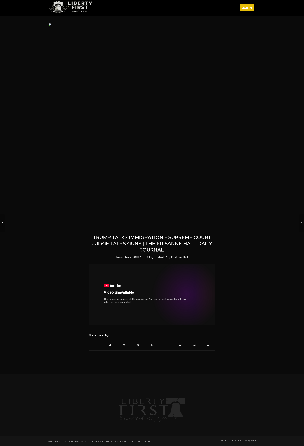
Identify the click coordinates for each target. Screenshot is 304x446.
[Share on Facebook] (96, 345)
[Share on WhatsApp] (124, 345)
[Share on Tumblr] (166, 345)
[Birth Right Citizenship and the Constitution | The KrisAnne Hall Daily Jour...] (2, 223)
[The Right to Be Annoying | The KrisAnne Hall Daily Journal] (301, 223)
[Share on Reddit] (194, 345)
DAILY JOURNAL (154, 257)
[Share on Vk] (180, 345)
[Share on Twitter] (110, 345)
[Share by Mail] (208, 345)
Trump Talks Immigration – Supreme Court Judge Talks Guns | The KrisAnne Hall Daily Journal (152, 243)
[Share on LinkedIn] (152, 345)
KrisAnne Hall (179, 257)
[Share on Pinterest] (138, 345)
